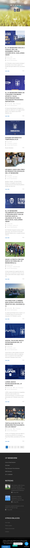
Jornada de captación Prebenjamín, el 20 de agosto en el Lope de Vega (17, 498)
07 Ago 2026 (9, 509)
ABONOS (8, 1)
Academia (15, 143)
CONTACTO (20, 3)
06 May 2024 (9, 265)
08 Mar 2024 (9, 387)
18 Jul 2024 (9, 141)
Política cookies (8, 525)
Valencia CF (15, 225)
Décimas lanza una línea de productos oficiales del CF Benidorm (15, 171)
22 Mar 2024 (9, 346)
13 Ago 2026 (15, 502)
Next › (22, 447)
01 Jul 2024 (9, 175)
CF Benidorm (9, 58)
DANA (14, 58)
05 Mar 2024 (9, 429)
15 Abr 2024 (9, 308)
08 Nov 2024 (9, 57)
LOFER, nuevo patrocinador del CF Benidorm (13, 383)
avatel (14, 348)
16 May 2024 (9, 223)
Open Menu (18, 10)
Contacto (7, 531)
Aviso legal (7, 522)
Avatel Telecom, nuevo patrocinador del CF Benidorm (14, 342)
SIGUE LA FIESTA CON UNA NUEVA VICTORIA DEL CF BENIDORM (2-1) (14, 261)
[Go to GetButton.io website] (26, 546)
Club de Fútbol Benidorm (12, 60)
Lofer (16, 387)
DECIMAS (15, 177)
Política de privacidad (9, 528)
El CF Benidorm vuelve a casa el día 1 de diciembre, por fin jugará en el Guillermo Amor (14, 51)
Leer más (7, 71)
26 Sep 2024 (9, 103)
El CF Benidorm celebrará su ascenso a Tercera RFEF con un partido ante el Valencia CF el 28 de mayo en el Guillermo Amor (14, 216)
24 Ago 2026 (15, 492)
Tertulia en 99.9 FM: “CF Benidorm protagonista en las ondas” (14, 424)
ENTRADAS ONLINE (17, 1)
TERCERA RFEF (16, 266)
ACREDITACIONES (11, 3)
